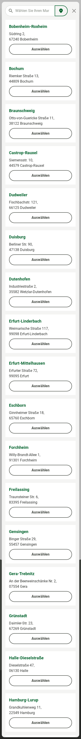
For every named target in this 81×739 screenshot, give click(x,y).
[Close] (74, 11)
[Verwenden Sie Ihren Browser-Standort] (61, 10)
